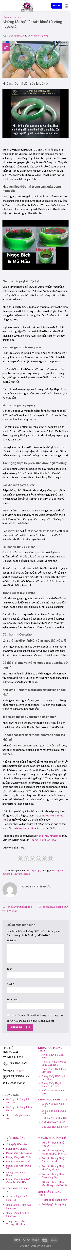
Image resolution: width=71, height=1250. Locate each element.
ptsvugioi (18, 1070)
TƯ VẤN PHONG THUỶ (52, 1138)
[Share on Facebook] (26, 858)
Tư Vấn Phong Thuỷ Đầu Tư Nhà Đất (52, 1160)
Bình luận (12, 940)
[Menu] (4, 6)
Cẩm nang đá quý (11, 17)
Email (10, 984)
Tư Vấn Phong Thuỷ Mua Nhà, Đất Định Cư (54, 1152)
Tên (9, 968)
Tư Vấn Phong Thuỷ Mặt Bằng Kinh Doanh (54, 1183)
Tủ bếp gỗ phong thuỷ (53, 1204)
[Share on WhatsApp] (20, 858)
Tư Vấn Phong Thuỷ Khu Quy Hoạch (52, 1168)
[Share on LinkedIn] (50, 858)
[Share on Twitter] (32, 858)
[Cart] (67, 5)
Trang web (12, 999)
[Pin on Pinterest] (44, 858)
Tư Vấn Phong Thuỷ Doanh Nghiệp (52, 1175)
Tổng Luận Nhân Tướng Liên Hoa (15, 1222)
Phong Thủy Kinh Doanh (15, 1174)
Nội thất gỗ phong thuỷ (54, 1199)
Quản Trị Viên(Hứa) (38, 36)
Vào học (57, 6)
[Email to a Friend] (38, 858)
